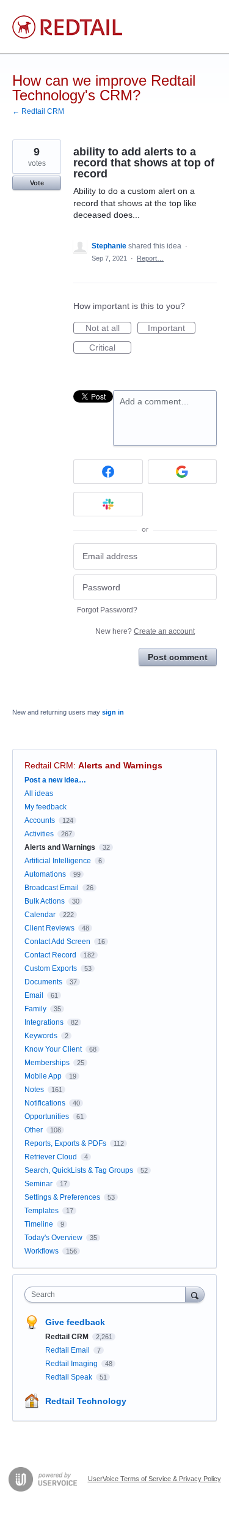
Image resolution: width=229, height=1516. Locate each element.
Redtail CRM (48, 765)
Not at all (108, 328)
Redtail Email (68, 1350)
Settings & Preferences (62, 1197)
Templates (41, 1210)
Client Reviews (49, 928)
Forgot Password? (107, 610)
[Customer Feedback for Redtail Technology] (67, 27)
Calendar (40, 914)
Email (33, 995)
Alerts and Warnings (120, 765)
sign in (113, 712)
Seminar (38, 1184)
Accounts (39, 820)
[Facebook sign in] (108, 471)
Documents (43, 982)
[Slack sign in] (108, 504)
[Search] (195, 1294)
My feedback (45, 807)
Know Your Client (53, 1049)
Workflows (41, 1251)
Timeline (38, 1224)
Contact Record (50, 955)
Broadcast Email (51, 887)
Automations (45, 874)
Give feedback (75, 1322)
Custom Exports (50, 968)
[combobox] (108, 1294)
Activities (39, 834)
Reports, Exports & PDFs (65, 1143)
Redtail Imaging (72, 1363)
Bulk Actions (44, 901)
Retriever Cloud (50, 1157)
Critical (110, 348)
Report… (150, 258)
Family (35, 1009)
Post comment (178, 657)
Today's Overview (53, 1237)
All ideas (38, 793)
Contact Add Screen (57, 941)
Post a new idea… (55, 780)
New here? (145, 631)
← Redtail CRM (38, 111)
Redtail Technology (85, 1401)
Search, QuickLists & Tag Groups (78, 1170)
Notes (34, 1089)
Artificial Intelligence (57, 860)
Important (171, 328)
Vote (37, 183)
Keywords (40, 1035)
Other (33, 1130)
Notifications (44, 1103)
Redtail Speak (69, 1377)
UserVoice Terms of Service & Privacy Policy (154, 1478)
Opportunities (46, 1116)
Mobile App (43, 1076)
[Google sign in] (182, 471)
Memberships (47, 1062)
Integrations (44, 1022)
